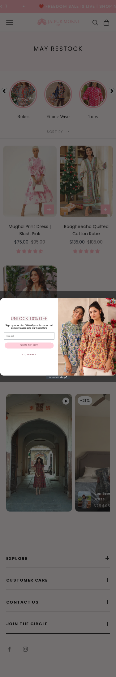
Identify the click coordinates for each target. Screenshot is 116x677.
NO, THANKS (29, 354)
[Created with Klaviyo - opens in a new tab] (58, 377)
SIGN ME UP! (29, 345)
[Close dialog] (112, 302)
